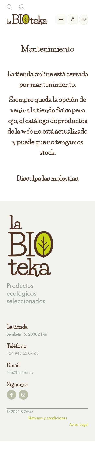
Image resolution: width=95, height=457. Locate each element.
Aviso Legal (78, 424)
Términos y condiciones (47, 418)
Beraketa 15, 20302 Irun (27, 334)
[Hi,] (21, 7)
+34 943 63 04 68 (23, 353)
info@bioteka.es (20, 373)
